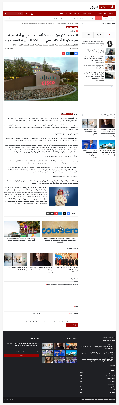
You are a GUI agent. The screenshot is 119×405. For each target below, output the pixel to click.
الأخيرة (99, 35)
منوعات (84, 14)
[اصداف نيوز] (102, 7)
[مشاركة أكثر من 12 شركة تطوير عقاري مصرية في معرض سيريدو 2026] (59, 360)
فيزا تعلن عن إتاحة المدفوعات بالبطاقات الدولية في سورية (67, 268)
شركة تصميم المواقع (90, 399)
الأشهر (109, 35)
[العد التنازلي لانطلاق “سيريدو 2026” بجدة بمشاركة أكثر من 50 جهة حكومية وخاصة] (47, 353)
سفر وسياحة (110, 379)
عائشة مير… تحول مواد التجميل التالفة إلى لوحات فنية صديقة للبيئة (94, 50)
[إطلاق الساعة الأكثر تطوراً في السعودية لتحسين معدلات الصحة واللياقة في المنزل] (110, 44)
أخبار (105, 14)
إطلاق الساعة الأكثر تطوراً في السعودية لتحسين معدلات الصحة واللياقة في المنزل (93, 42)
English (62, 14)
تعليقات (87, 35)
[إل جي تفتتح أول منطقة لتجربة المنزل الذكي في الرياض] (15, 259)
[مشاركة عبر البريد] (52, 213)
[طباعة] (48, 213)
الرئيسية (111, 14)
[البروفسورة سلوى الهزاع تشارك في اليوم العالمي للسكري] (110, 67)
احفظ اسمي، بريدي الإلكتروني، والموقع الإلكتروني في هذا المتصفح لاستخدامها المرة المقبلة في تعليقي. (51, 321)
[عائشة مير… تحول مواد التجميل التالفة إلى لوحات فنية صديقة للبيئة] (110, 51)
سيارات (112, 381)
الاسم (76, 306)
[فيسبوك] (76, 53)
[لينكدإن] (68, 53)
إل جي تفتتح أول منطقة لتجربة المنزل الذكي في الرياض (80, 18)
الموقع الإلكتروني (35, 314)
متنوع (112, 390)
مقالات (112, 393)
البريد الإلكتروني (73, 314)
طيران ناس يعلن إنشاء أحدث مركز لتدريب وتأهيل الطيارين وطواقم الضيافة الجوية (107, 152)
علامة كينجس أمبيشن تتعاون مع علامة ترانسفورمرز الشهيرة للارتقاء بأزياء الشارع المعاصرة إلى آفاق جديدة (93, 58)
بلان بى (82, 399)
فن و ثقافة (91, 14)
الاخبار (69, 23)
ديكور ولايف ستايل (109, 376)
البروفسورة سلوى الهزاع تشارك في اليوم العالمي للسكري (93, 66)
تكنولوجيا (99, 14)
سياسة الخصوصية (8, 400)
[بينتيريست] (63, 53)
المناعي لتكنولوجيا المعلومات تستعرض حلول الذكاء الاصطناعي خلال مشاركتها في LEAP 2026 (89, 153)
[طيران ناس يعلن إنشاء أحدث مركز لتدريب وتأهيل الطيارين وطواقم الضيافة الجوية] (107, 144)
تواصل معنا (69, 14)
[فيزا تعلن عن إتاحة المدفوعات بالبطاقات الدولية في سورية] (66, 259)
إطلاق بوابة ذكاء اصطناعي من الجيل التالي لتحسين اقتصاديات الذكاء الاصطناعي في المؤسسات (41, 269)
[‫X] (72, 53)
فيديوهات (76, 14)
